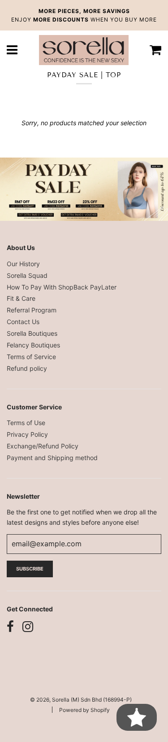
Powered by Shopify (84, 710)
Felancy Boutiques (33, 345)
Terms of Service (31, 356)
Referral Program (31, 310)
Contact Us (23, 321)
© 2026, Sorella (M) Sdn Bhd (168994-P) (81, 699)
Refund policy (27, 368)
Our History (23, 264)
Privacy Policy (27, 434)
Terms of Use (26, 422)
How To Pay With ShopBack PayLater (61, 287)
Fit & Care (21, 298)
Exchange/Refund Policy (42, 446)
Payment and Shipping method (52, 457)
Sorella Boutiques (32, 333)
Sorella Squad (27, 275)
